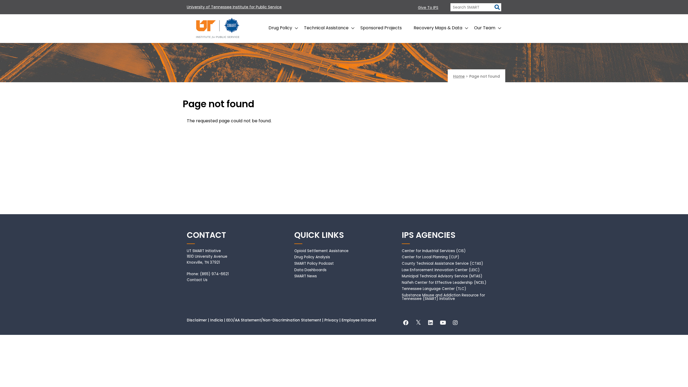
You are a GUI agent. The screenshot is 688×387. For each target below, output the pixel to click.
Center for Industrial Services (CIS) (434, 250)
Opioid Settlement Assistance (321, 250)
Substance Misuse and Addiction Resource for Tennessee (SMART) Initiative (443, 297)
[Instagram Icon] (455, 323)
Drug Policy (280, 28)
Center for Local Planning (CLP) (430, 257)
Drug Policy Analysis (312, 257)
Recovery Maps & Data (438, 28)
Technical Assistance (326, 28)
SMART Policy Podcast (314, 263)
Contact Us (197, 279)
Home (459, 76)
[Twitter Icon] (418, 323)
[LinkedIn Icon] (431, 323)
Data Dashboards (310, 270)
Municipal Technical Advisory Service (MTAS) (442, 276)
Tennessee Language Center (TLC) (434, 288)
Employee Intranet (359, 320)
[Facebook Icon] (406, 323)
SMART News (305, 276)
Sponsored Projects (381, 28)
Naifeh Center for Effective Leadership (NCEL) (444, 282)
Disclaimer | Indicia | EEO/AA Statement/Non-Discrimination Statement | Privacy (262, 320)
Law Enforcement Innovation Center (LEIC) (441, 270)
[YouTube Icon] (443, 323)
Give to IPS (428, 7)
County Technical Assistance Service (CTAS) (442, 263)
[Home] (218, 29)
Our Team (484, 28)
